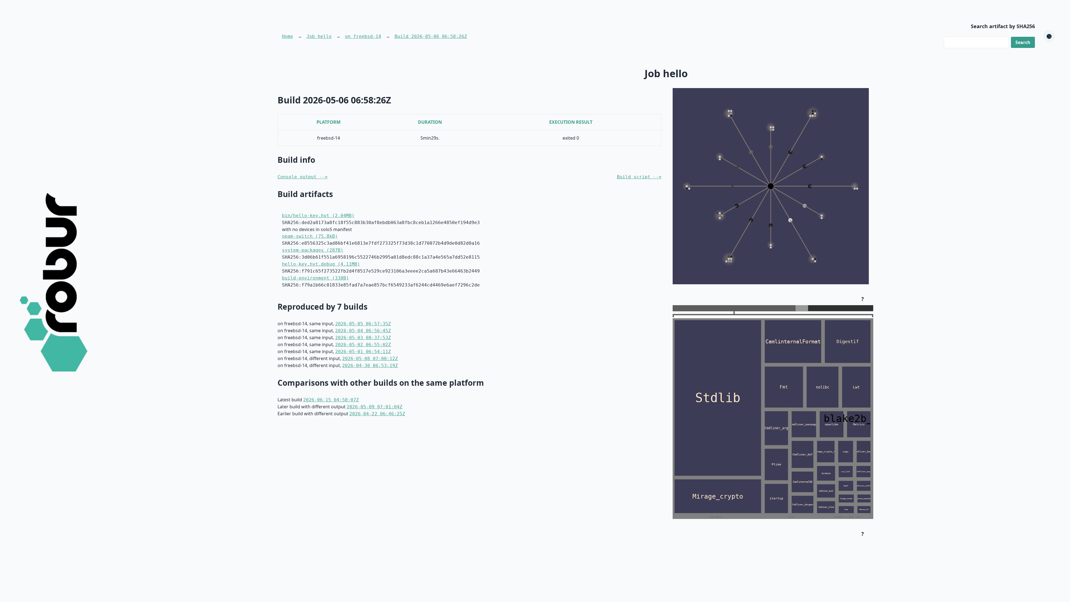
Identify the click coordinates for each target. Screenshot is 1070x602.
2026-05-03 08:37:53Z (363, 337)
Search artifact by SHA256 (1003, 26)
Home (287, 36)
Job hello (319, 36)
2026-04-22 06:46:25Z (377, 413)
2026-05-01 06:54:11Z (363, 351)
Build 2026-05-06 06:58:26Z (431, 36)
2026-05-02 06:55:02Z (363, 344)
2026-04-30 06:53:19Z (370, 365)
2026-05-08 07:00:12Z (370, 358)
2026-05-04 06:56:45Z (363, 330)
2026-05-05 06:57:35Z (363, 323)
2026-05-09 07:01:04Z (374, 406)
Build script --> (639, 176)
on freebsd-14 (363, 36)
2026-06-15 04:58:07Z (331, 399)
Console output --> (303, 176)
